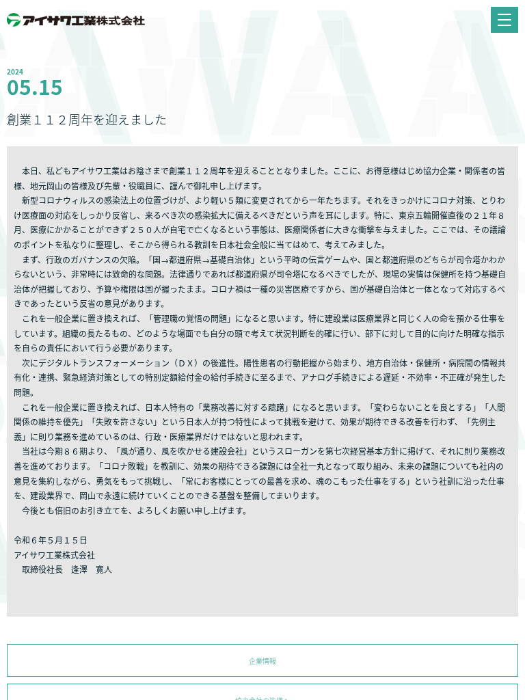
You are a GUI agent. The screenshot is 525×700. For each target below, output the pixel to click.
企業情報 (262, 661)
